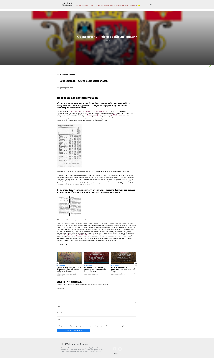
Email (59, 313)
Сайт (59, 319)
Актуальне (99, 5)
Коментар (61, 288)
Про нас (78, 5)
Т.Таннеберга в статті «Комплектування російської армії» (89, 111)
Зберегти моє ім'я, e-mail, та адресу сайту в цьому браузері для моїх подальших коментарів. (92, 326)
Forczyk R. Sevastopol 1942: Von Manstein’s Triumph (81, 235)
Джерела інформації (121, 5)
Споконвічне (108, 5)
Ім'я (59, 306)
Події (92, 5)
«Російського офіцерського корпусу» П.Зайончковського (106, 115)
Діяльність (85, 5)
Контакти (133, 5)
